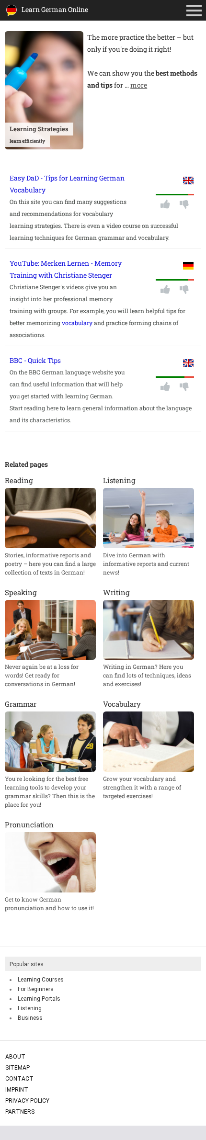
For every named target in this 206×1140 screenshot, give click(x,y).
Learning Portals (39, 998)
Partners (19, 1111)
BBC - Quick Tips (35, 360)
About (15, 1056)
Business (30, 1018)
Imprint (16, 1089)
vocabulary (77, 323)
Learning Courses (41, 979)
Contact (19, 1078)
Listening (30, 1008)
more (138, 85)
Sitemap (17, 1067)
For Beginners (36, 989)
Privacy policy (27, 1100)
